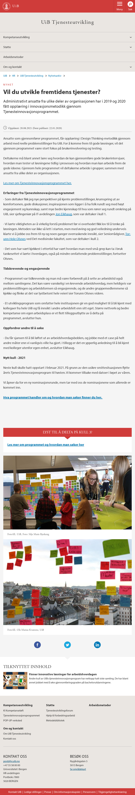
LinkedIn (97, 644)
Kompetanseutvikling (16, 37)
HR (13, 75)
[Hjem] (6, 6)
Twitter (67, 644)
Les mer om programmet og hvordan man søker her (45, 444)
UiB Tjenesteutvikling (67, 22)
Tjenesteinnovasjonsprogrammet (21, 715)
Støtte (7, 47)
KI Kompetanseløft (13, 710)
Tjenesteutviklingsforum (59, 710)
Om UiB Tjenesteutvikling (17, 733)
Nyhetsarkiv (54, 75)
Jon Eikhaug (63, 214)
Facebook (37, 644)
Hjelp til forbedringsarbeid (60, 715)
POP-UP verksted (12, 720)
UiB (5, 75)
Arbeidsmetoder (13, 57)
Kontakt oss (9, 738)
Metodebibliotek (55, 720)
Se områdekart (78, 769)
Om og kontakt (12, 67)
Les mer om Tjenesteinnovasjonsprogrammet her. (37, 183)
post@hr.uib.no (11, 761)
